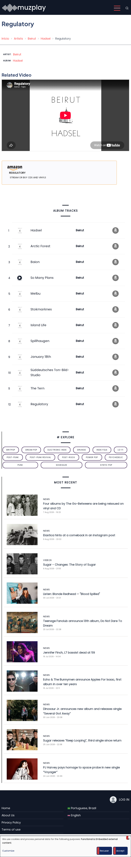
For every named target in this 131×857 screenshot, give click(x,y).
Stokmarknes (41, 309)
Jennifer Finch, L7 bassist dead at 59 (69, 652)
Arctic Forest (40, 246)
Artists (18, 39)
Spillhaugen (40, 341)
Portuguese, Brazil (83, 808)
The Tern (37, 388)
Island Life (38, 325)
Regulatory (39, 404)
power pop (92, 457)
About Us (8, 815)
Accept (120, 850)
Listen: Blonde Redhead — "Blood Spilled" (71, 594)
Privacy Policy (11, 822)
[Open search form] (127, 8)
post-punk (13, 457)
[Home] (24, 8)
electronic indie (57, 449)
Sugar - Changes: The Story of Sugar (69, 565)
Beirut (32, 39)
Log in (124, 799)
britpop (10, 449)
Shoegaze (61, 465)
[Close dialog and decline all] (128, 838)
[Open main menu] (117, 8)
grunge (81, 449)
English (75, 815)
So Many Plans (42, 277)
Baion (35, 262)
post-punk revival (40, 457)
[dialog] (65, 846)
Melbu (35, 293)
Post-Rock (68, 457)
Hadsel (45, 39)
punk (20, 465)
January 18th (41, 356)
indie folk (101, 449)
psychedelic (116, 457)
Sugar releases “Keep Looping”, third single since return (82, 740)
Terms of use (11, 829)
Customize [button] (8, 850)
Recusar (104, 850)
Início (5, 39)
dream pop (31, 449)
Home (6, 808)
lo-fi (120, 449)
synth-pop (106, 465)
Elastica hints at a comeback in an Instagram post (79, 535)
